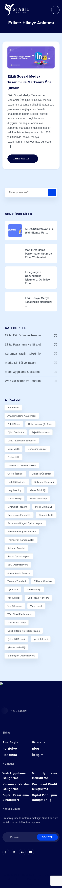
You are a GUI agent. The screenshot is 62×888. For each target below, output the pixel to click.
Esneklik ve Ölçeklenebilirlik (21, 465)
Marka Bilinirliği (37, 490)
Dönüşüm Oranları (37, 449)
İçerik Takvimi (41, 639)
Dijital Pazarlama (41, 432)
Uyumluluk (12, 589)
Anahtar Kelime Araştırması (21, 415)
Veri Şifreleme (14, 606)
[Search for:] (31, 192)
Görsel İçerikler (15, 473)
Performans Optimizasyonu (21, 531)
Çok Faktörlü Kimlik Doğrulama (23, 630)
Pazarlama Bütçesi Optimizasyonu (25, 523)
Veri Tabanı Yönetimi (38, 597)
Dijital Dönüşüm (15, 432)
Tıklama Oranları (43, 581)
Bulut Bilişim (13, 424)
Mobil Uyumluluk (43, 506)
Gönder (47, 837)
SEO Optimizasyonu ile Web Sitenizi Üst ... (39, 231)
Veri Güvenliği (34, 589)
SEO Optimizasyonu (17, 564)
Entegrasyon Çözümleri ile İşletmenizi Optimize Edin (37, 278)
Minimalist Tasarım (17, 506)
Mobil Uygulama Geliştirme (23, 371)
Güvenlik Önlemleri (41, 473)
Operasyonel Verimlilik (19, 515)
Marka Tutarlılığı (38, 498)
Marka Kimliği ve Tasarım (21, 362)
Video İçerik (36, 606)
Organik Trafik (46, 515)
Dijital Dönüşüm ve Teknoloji (23, 335)
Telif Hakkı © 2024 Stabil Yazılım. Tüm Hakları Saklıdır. (31, 875)
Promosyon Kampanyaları (21, 540)
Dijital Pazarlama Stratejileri (21, 440)
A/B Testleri (13, 407)
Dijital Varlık (13, 449)
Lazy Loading (14, 490)
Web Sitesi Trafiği (16, 622)
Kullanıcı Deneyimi (44, 482)
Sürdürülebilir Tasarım (18, 573)
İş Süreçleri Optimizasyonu (21, 655)
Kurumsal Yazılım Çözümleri (23, 353)
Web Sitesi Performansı (19, 614)
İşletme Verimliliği (16, 647)
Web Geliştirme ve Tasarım (23, 381)
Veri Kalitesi (13, 597)
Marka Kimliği (14, 498)
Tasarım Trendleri (16, 581)
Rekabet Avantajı (16, 548)
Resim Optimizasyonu (18, 556)
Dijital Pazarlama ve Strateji (23, 344)
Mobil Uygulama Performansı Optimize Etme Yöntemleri (38, 254)
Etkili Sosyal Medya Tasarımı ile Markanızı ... (38, 302)
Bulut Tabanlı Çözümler (40, 424)
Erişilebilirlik (13, 457)
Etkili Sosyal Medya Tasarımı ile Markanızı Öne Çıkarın (29, 82)
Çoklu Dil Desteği (16, 639)
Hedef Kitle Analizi (16, 482)
